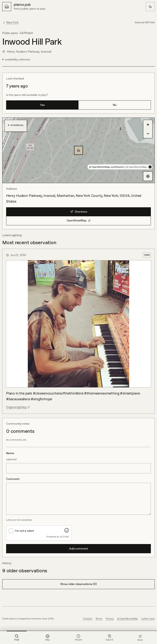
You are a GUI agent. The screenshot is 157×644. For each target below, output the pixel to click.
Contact (87, 618)
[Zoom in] (147, 124)
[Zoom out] (147, 133)
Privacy (110, 618)
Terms (98, 618)
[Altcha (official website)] (66, 531)
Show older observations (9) (78, 584)
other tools (148, 618)
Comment (12, 479)
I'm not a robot (24, 530)
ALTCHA (64, 536)
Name (11, 456)
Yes (42, 105)
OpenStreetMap (76, 220)
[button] (78, 150)
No (115, 105)
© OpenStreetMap (136, 167)
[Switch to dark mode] (150, 6)
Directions (81, 211)
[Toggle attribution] (150, 166)
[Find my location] (147, 176)
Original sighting (16, 407)
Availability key (16, 125)
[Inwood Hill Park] (78, 150)
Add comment (78, 548)
